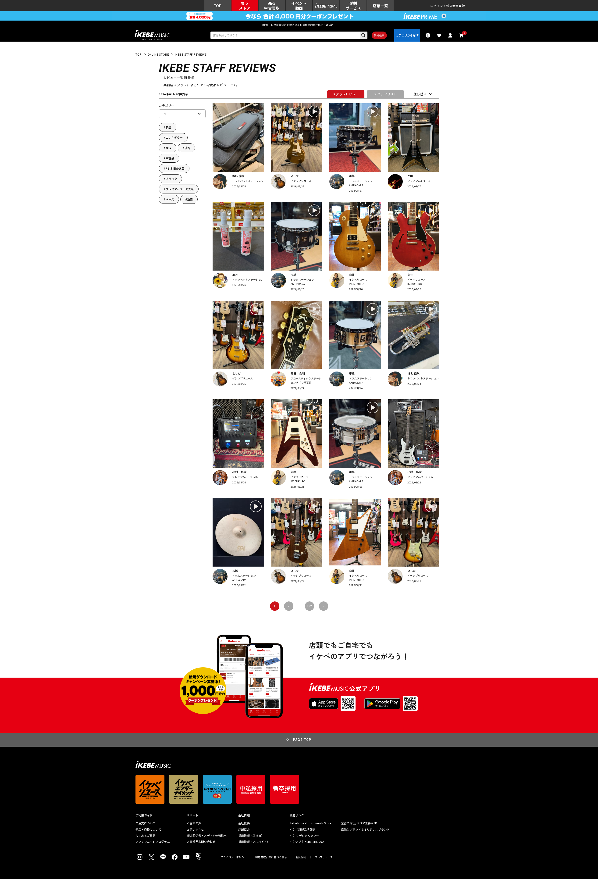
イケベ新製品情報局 (302, 829)
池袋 (190, 199)
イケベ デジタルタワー (304, 835)
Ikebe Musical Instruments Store (310, 823)
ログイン (436, 5)
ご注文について (145, 823)
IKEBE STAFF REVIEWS (191, 54)
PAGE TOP (302, 740)
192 (309, 606)
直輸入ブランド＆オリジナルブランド (365, 829)
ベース (170, 199)
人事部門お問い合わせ (201, 841)
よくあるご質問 (145, 835)
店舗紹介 (244, 829)
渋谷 (187, 148)
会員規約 (300, 857)
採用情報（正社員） (251, 835)
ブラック (171, 179)
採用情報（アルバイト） (254, 841)
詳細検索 (379, 35)
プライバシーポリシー (234, 857)
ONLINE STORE (158, 54)
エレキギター (174, 137)
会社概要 (244, 823)
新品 (168, 127)
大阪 (168, 148)
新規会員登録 (455, 5)
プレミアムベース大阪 (180, 189)
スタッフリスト (385, 94)
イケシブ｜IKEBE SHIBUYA (307, 841)
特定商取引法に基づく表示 (271, 857)
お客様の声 (194, 823)
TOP (138, 54)
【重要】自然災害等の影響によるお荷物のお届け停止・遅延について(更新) (299, 25)
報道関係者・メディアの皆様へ (207, 835)
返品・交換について (148, 829)
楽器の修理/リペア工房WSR (359, 823)
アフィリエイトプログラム (152, 841)
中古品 (170, 158)
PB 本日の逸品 (175, 168)
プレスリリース (324, 857)
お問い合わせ (195, 829)
